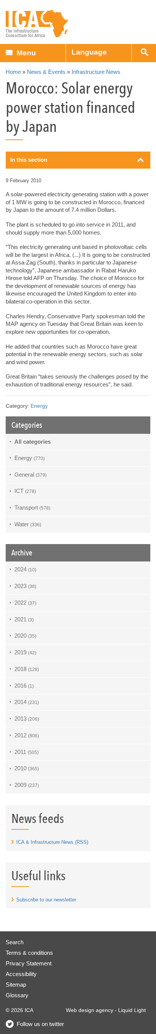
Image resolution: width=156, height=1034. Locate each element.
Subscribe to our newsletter (46, 900)
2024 (25, 569)
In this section (28, 159)
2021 (24, 619)
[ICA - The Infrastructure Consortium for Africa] (37, 24)
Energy (39, 406)
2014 (26, 702)
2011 (26, 752)
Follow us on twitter (40, 1024)
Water (27, 524)
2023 (25, 586)
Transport (32, 507)
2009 (26, 785)
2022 (25, 602)
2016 (24, 685)
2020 (25, 635)
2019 (25, 652)
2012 (26, 735)
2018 (26, 669)
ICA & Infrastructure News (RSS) (52, 842)
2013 (26, 718)
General (30, 474)
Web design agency (89, 1010)
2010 (26, 768)
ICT (25, 491)
